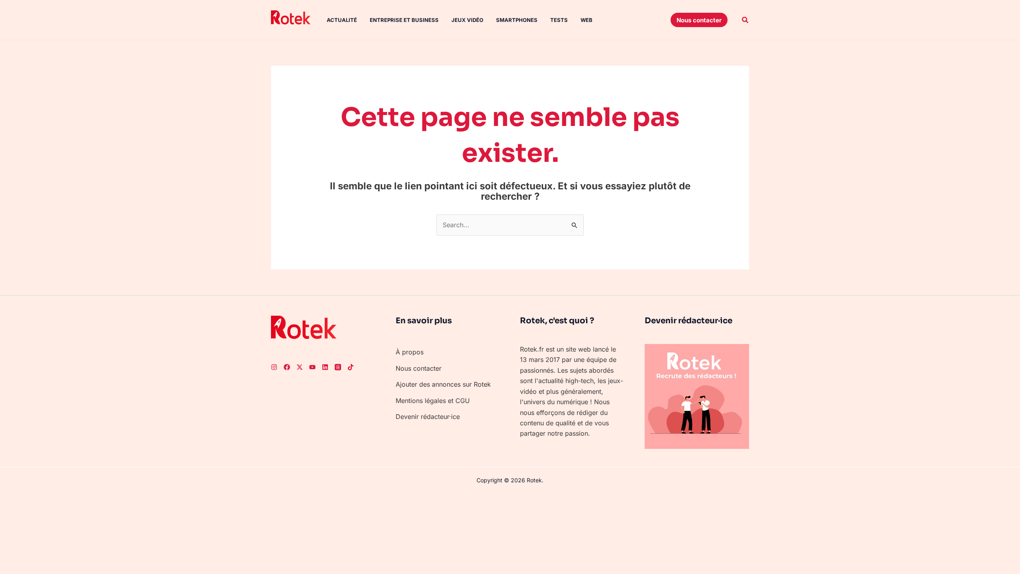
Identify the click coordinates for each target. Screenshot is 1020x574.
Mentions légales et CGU (433, 401)
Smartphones (516, 20)
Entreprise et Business (404, 20)
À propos (410, 352)
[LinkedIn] (325, 367)
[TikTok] (350, 367)
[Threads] (338, 367)
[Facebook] (287, 367)
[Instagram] (274, 367)
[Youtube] (312, 367)
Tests (559, 20)
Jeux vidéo (467, 20)
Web (586, 20)
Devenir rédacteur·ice (428, 417)
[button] (699, 20)
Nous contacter (418, 368)
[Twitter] (299, 367)
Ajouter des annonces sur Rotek (443, 384)
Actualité (342, 20)
